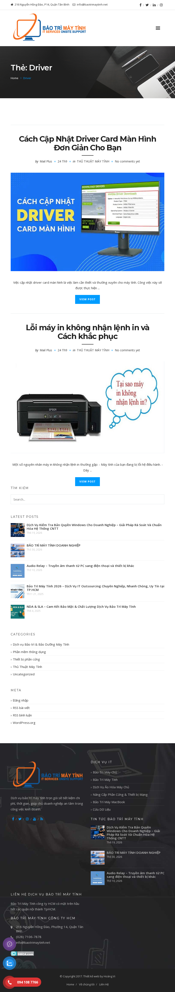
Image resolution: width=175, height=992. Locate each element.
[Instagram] (161, 5)
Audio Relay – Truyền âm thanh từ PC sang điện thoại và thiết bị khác (80, 566)
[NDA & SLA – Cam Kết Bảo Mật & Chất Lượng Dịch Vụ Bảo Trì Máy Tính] (18, 612)
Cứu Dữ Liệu (102, 809)
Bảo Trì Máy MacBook (109, 802)
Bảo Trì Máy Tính (105, 779)
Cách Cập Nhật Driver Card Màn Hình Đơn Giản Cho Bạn (87, 143)
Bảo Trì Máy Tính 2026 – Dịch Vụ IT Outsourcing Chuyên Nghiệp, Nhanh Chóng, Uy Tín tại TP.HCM (95, 588)
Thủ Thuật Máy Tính (93, 161)
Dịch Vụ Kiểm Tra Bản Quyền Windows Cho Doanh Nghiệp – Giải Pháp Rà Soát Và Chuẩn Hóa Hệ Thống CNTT (94, 526)
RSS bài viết (21, 708)
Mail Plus (46, 161)
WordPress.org (24, 722)
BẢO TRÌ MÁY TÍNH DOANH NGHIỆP (53, 545)
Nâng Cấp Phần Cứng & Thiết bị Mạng (120, 794)
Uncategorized (24, 674)
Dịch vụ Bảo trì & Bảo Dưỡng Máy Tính (41, 644)
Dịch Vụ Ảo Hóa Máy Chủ (111, 787)
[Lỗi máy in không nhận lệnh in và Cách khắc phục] (87, 407)
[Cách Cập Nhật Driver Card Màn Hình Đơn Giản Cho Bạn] (87, 222)
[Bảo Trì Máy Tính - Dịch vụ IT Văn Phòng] (49, 28)
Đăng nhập (20, 700)
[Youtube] (35, 819)
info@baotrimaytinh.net (33, 942)
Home (14, 78)
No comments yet (127, 161)
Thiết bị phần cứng (26, 659)
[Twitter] (147, 5)
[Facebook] (140, 5)
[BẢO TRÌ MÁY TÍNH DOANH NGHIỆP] (18, 550)
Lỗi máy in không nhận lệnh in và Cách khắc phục (87, 332)
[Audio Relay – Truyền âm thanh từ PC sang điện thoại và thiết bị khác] (18, 571)
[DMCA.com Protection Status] (22, 953)
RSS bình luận (22, 715)
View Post (87, 299)
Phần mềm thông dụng (29, 652)
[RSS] (42, 819)
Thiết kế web (91, 976)
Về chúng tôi (87, 984)
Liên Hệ (104, 984)
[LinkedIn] (154, 5)
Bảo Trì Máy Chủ (105, 772)
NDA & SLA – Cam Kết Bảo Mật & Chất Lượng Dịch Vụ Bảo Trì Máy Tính (81, 606)
